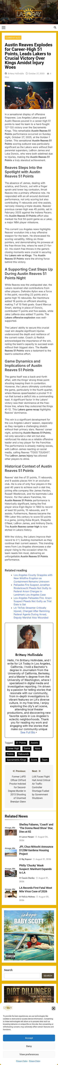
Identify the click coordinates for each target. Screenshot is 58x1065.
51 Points (21, 742)
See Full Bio (27, 732)
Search (8, 970)
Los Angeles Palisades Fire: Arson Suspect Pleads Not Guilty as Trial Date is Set (33, 601)
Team (45, 759)
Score (34, 759)
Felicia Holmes (28, 896)
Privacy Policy (22, 1061)
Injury (38, 748)
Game (27, 748)
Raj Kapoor (27, 859)
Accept (29, 1038)
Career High (13, 748)
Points (10, 754)
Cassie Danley (28, 877)
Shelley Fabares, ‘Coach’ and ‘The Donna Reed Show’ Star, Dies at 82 (36, 828)
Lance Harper (28, 836)
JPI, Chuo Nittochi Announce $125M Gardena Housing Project (36, 850)
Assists (34, 742)
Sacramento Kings (16, 759)
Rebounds (23, 754)
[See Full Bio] (36, 732)
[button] (53, 1008)
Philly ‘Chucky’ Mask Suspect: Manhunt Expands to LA (35, 869)
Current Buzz (13, 37)
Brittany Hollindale (16, 73)
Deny (29, 1046)
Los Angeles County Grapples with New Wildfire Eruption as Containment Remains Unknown (33, 578)
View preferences (29, 1054)
